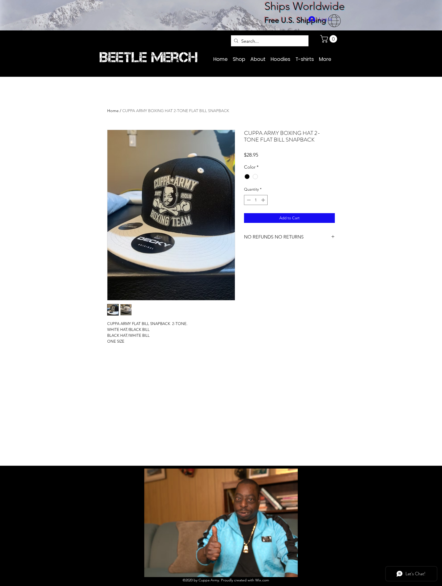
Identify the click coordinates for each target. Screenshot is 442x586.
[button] (329, 39)
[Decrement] (248, 200)
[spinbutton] (256, 200)
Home (113, 110)
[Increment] (263, 200)
